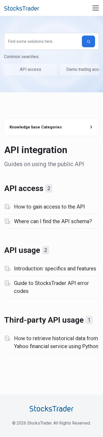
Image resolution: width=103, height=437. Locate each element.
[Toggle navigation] (95, 8)
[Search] (88, 41)
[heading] (51, 188)
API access (30, 69)
